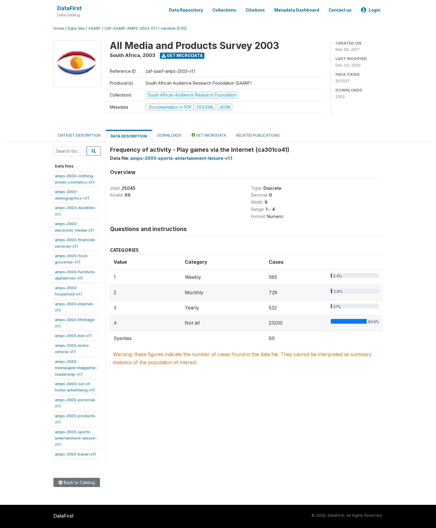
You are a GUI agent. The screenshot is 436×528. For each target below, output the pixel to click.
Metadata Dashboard (296, 10)
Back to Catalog (79, 482)
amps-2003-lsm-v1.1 (73, 335)
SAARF (94, 28)
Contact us (340, 10)
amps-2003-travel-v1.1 (75, 454)
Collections (224, 10)
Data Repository (186, 10)
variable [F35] (173, 28)
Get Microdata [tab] (210, 135)
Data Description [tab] (129, 136)
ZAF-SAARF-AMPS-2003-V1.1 (130, 28)
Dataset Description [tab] (79, 135)
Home (58, 28)
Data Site (76, 28)
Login (374, 10)
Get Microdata (184, 55)
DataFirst (69, 8)
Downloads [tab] (169, 135)
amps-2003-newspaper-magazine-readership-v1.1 (76, 368)
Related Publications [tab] (258, 135)
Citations (255, 10)
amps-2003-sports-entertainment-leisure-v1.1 (76, 438)
